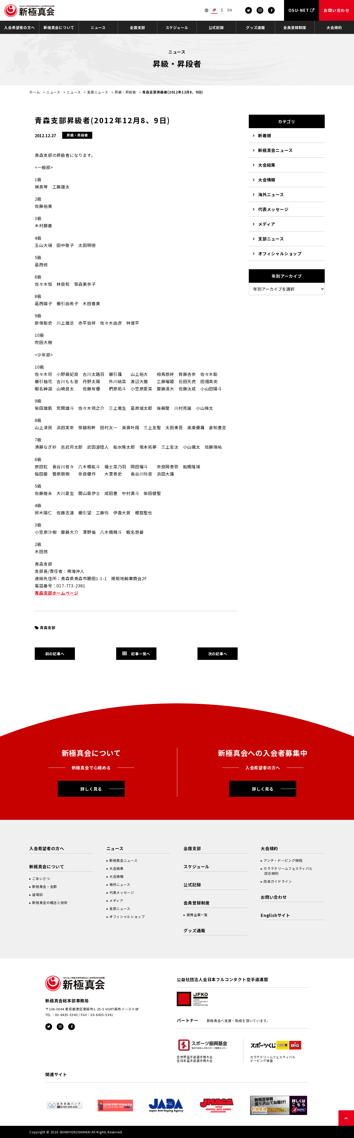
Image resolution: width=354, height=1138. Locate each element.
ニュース (98, 27)
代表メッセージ (273, 209)
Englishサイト (275, 915)
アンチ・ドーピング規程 (283, 860)
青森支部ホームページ (56, 593)
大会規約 (334, 27)
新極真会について (59, 27)
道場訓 (37, 894)
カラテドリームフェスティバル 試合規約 (287, 871)
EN (230, 10)
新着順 (264, 135)
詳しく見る (91, 789)
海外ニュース (271, 194)
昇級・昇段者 (125, 92)
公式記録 (216, 27)
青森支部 (47, 627)
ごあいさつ (41, 878)
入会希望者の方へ (19, 27)
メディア (266, 224)
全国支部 (137, 27)
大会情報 (266, 180)
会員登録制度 (294, 27)
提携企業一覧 (197, 914)
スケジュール (177, 27)
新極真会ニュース (275, 150)
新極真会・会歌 (44, 886)
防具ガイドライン (278, 881)
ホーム (34, 92)
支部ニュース (97, 92)
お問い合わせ (274, 897)
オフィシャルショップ (280, 253)
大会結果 (266, 165)
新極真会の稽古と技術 (50, 902)
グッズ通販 (255, 27)
